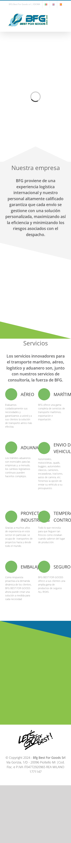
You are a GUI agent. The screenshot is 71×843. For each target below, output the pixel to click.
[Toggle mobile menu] (64, 13)
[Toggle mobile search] (58, 13)
